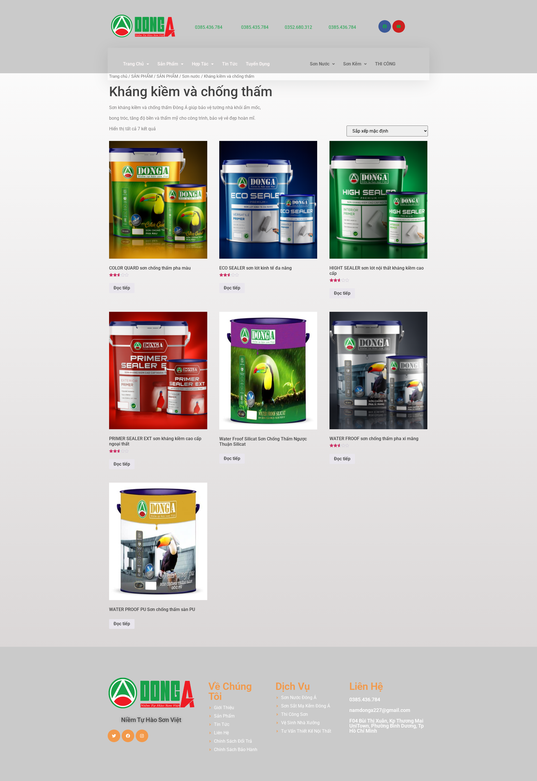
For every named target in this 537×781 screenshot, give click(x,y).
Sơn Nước (319, 64)
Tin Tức (229, 64)
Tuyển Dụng (258, 64)
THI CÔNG (385, 64)
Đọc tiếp (122, 288)
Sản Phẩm (167, 64)
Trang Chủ (133, 64)
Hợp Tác (200, 64)
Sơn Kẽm (352, 64)
